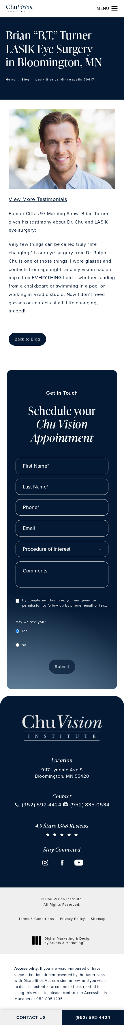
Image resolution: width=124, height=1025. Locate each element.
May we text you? (31, 621)
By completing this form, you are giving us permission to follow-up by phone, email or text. (64, 603)
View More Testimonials (38, 199)
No (24, 644)
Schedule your (61, 417)
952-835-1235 (49, 998)
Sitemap (98, 918)
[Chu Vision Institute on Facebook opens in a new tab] (62, 863)
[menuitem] (45, 863)
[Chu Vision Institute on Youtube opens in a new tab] (79, 863)
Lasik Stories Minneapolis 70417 (64, 79)
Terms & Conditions (36, 918)
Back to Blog (27, 339)
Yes (25, 630)
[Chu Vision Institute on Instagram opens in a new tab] (45, 863)
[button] (115, 8)
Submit (62, 666)
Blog (26, 79)
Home (11, 79)
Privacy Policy (72, 918)
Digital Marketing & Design (68, 940)
